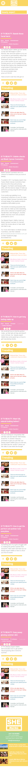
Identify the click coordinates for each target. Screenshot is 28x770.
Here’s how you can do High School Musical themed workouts (18, 121)
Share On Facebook (5, 47)
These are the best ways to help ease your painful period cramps (18, 106)
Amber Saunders (13, 44)
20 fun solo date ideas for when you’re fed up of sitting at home (18, 114)
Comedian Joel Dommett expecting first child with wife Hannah (18, 129)
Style (2, 40)
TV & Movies (4, 42)
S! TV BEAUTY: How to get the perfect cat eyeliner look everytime (13, 528)
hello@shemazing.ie (14, 740)
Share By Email (9, 47)
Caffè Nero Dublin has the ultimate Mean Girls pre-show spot (17, 753)
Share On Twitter (7, 47)
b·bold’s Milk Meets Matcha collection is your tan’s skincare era (18, 761)
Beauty (7, 40)
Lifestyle (12, 323)
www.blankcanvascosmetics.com (14, 234)
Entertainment (14, 40)
